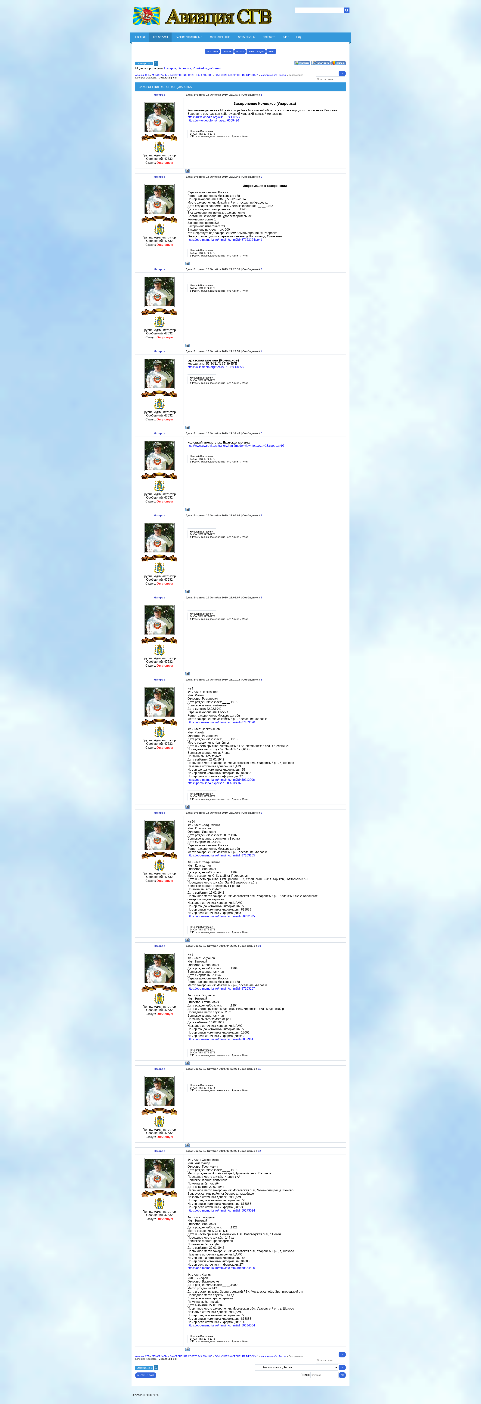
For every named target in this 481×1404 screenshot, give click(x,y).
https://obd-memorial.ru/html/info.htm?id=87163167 (221, 988)
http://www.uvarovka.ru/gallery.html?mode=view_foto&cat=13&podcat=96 (236, 445)
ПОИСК (240, 51)
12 (259, 1150)
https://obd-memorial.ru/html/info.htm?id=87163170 (221, 722)
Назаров (170, 68)
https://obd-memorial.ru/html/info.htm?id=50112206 (221, 779)
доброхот (214, 68)
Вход (271, 51)
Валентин (184, 68)
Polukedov (200, 68)
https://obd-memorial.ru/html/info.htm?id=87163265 (221, 855)
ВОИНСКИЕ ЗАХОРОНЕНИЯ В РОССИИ (236, 75)
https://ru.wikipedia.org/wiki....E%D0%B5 (214, 117)
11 (259, 1068)
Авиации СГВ (142, 75)
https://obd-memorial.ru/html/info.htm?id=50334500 (221, 1268)
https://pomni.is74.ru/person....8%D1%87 (214, 783)
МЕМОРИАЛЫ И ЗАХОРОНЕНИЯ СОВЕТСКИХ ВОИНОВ (182, 75)
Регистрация (256, 51)
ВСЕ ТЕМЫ (212, 51)
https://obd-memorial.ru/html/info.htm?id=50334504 (221, 1325)
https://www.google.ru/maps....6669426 (213, 120)
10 (259, 945)
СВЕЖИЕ (227, 51)
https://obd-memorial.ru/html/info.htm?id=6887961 (220, 1039)
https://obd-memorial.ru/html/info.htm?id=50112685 (221, 916)
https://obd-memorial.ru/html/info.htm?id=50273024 (221, 1210)
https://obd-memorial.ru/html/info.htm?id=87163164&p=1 (225, 239)
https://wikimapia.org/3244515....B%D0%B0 (216, 367)
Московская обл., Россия (274, 75)
